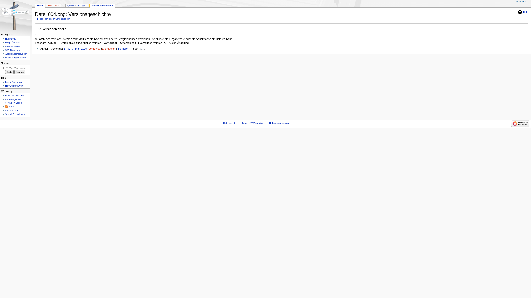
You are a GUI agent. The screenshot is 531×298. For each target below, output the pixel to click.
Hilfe (525, 12)
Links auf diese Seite (15, 95)
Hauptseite (10, 38)
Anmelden (521, 1)
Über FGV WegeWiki (252, 123)
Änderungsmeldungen (16, 54)
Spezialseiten (11, 110)
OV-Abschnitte (12, 46)
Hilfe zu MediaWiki (14, 85)
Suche (5, 63)
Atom (11, 106)
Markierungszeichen (15, 57)
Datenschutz (229, 123)
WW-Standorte (12, 50)
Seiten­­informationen (15, 114)
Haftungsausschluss (279, 123)
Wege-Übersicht (13, 42)
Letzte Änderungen (14, 82)
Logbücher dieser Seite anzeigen (53, 19)
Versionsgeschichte (102, 5)
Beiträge (123, 48)
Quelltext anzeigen (76, 5)
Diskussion (108, 48)
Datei (40, 5)
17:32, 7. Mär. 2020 (75, 48)
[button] (281, 29)
